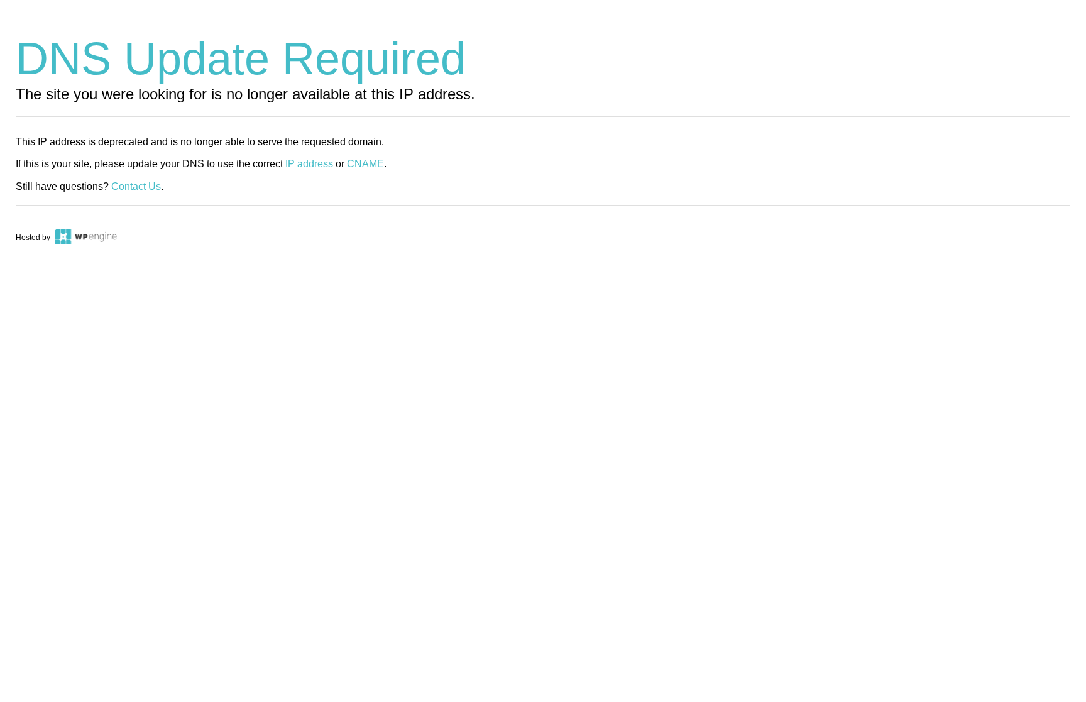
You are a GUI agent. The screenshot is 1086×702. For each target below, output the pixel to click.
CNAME (365, 163)
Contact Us (136, 186)
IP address (309, 163)
